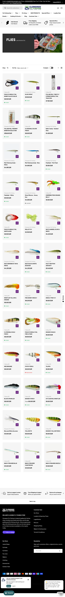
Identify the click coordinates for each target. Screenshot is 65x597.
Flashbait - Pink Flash (52, 163)
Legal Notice (37, 519)
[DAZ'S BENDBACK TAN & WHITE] (11, 251)
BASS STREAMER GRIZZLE (53, 463)
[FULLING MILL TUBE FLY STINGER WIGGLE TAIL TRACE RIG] (53, 82)
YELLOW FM (28, 431)
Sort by (14, 68)
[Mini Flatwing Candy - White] (11, 151)
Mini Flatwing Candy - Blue (32, 163)
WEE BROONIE (8, 366)
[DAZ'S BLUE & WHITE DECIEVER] (32, 251)
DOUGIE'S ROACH (50, 332)
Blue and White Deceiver (11, 431)
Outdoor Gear (6, 566)
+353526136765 (29, 1)
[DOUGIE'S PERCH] (32, 386)
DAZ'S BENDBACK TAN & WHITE (11, 264)
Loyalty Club (57, 13)
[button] (61, 8)
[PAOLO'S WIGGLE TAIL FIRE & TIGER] (32, 320)
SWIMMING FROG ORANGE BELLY (53, 196)
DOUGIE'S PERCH (29, 398)
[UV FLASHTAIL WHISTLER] (53, 386)
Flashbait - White (9, 195)
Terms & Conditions (39, 532)
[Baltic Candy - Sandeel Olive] (53, 116)
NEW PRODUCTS (35, 13)
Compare (45, 68)
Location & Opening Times (41, 516)
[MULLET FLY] (32, 217)
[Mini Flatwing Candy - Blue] (32, 151)
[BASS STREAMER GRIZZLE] (53, 451)
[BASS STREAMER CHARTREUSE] (32, 451)
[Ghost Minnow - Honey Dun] (32, 183)
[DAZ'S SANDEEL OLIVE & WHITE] (53, 217)
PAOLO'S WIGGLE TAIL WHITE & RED (10, 230)
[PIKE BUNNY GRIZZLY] (32, 286)
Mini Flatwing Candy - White (10, 163)
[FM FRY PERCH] (32, 354)
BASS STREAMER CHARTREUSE (30, 464)
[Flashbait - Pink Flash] (53, 151)
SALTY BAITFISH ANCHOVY (50, 264)
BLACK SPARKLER (9, 398)
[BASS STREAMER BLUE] (11, 451)
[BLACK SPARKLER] (11, 386)
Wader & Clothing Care (40, 529)
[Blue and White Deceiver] (11, 419)
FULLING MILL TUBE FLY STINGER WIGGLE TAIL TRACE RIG (52, 96)
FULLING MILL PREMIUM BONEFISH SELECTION (10, 129)
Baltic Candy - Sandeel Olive (52, 129)
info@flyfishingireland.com (14, 1)
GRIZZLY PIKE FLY (51, 298)
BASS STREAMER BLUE (10, 463)
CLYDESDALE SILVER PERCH (31, 129)
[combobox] (13, 8)
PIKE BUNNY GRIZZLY (31, 298)
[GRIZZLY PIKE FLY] (53, 286)
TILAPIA (48, 366)
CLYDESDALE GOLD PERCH (9, 333)
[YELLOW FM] (32, 419)
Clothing (5, 560)
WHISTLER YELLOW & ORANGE (10, 298)
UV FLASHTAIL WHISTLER (53, 398)
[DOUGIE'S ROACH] (53, 320)
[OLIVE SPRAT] (32, 82)
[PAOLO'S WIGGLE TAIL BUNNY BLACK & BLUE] (11, 82)
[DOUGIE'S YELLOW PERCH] (53, 419)
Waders (5, 557)
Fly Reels (5, 550)
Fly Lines (5, 553)
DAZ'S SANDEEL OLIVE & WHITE (53, 230)
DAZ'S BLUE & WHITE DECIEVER (31, 264)
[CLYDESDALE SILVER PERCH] (32, 116)
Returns (36, 522)
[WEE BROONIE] (11, 354)
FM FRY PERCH (29, 366)
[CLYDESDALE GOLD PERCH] (11, 320)
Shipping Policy (38, 525)
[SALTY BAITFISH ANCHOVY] (53, 251)
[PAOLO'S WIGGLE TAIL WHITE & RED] (11, 217)
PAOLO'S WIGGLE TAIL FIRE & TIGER (31, 333)
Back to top (32, 501)
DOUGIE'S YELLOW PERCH (53, 431)
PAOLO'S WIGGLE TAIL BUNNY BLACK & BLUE (10, 95)
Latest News (6, 544)
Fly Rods (5, 547)
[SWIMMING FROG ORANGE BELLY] (53, 183)
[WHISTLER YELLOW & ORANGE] (11, 286)
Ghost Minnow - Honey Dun (31, 196)
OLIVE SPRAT (28, 94)
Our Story (36, 513)
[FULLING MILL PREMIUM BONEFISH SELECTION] (11, 116)
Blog (25, 16)
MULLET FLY (28, 229)
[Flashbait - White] (11, 183)
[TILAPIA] (53, 354)
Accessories (6, 563)
